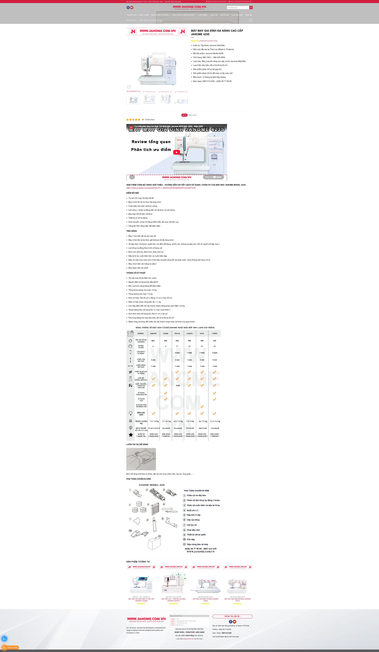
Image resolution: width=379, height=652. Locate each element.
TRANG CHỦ (131, 15)
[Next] (184, 58)
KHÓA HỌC (225, 15)
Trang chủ (131, 20)
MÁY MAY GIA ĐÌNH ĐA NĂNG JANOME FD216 (238, 600)
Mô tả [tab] (184, 115)
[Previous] (130, 58)
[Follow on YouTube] (131, 7)
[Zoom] (129, 87)
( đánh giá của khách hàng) (208, 41)
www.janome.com (188, 639)
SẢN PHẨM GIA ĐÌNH (160, 15)
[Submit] (251, 7)
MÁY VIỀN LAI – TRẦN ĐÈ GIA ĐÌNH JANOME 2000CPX (173, 600)
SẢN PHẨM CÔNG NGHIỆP (183, 15)
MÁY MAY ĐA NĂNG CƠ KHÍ (150, 20)
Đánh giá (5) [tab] (193, 115)
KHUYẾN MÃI (237, 15)
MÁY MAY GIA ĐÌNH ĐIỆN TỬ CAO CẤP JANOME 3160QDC (141, 600)
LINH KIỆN (202, 15)
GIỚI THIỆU (144, 15)
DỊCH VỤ (214, 15)
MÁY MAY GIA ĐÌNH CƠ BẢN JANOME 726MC (205, 600)
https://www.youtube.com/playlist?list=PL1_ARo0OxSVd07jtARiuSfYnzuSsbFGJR (161, 187)
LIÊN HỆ (248, 15)
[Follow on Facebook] (128, 7)
